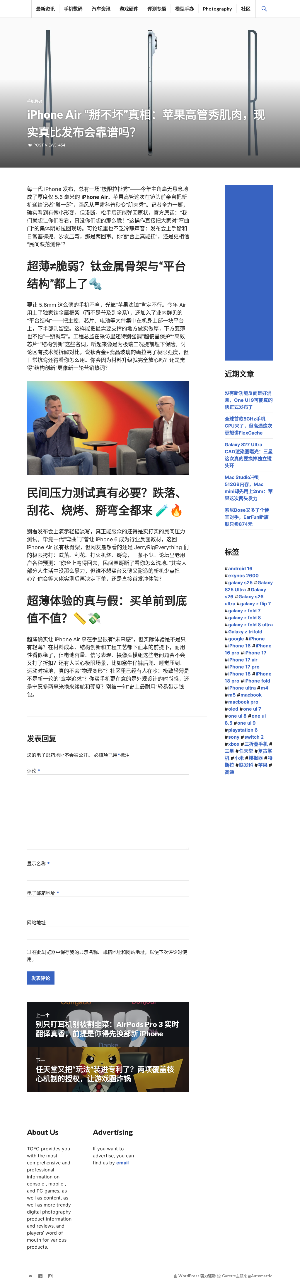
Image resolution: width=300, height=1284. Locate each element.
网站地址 (36, 922)
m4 (264, 688)
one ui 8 (237, 716)
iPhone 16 (239, 646)
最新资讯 (45, 8)
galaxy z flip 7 (255, 603)
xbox (233, 744)
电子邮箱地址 (43, 893)
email (122, 1163)
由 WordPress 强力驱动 (195, 1275)
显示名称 (38, 863)
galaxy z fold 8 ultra (250, 625)
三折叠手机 (256, 744)
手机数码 (73, 8)
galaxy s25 (240, 582)
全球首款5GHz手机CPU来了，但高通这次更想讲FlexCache (248, 426)
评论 (33, 771)
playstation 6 (243, 730)
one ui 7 (252, 709)
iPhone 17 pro (244, 667)
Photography (217, 8)
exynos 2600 (243, 575)
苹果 (262, 765)
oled (233, 709)
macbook (251, 695)
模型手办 (184, 8)
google (236, 639)
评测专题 (156, 8)
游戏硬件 (129, 8)
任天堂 (246, 751)
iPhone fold (257, 681)
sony (233, 737)
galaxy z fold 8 (244, 618)
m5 (232, 695)
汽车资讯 (101, 8)
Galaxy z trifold (245, 632)
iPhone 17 (255, 653)
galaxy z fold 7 (244, 610)
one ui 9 (246, 723)
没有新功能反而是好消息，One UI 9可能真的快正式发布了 (249, 400)
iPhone (257, 639)
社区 (245, 8)
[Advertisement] (250, 273)
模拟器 (256, 758)
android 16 (240, 568)
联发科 (246, 765)
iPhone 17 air (243, 660)
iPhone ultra (242, 688)
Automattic (261, 1275)
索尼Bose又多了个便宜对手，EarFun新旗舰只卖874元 (247, 517)
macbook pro (243, 702)
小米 (239, 758)
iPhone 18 (239, 674)
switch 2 (254, 737)
